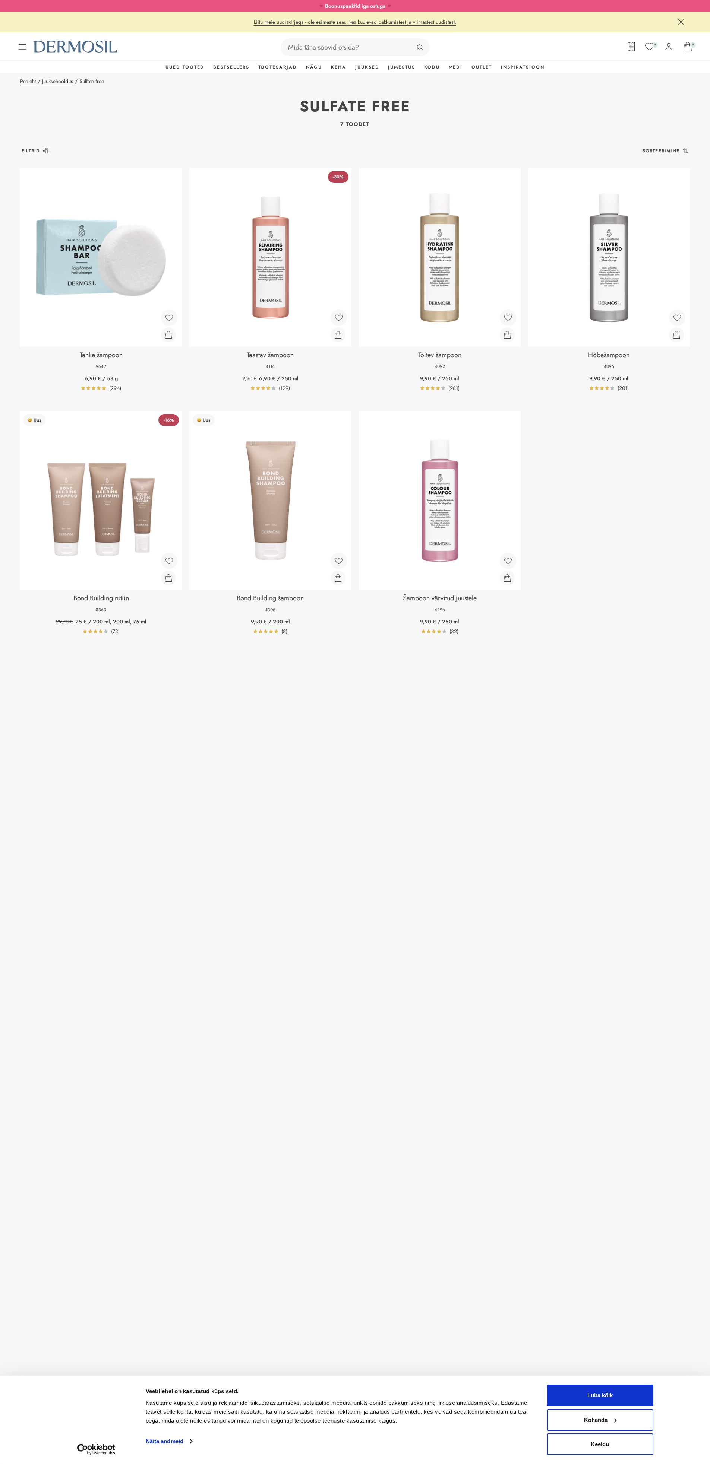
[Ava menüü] (22, 47)
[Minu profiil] (668, 46)
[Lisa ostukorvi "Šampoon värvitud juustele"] (507, 578)
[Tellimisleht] (631, 46)
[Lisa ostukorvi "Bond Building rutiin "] (168, 578)
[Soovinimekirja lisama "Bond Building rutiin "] (169, 561)
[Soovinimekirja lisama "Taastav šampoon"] (339, 317)
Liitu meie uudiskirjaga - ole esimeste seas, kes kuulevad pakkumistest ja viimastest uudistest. (355, 22)
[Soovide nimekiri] (649, 46)
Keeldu (600, 1444)
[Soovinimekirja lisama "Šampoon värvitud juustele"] (508, 561)
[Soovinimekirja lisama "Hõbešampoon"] (677, 317)
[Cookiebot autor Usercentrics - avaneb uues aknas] (96, 1449)
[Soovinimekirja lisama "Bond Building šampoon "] (339, 561)
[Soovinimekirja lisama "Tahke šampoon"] (169, 317)
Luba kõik (600, 1395)
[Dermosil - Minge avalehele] (76, 47)
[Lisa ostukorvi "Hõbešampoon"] (676, 334)
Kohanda (596, 1420)
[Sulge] (681, 22)
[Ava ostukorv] (687, 46)
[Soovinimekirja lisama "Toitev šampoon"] (508, 317)
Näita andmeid (164, 1441)
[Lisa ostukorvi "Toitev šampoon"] (507, 334)
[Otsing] (420, 47)
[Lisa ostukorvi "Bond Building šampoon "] (338, 578)
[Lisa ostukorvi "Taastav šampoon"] (338, 334)
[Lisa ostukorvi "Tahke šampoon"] (168, 334)
